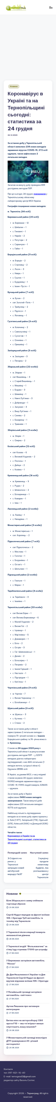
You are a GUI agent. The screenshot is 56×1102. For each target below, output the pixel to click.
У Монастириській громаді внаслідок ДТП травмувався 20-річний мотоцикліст (26, 1040)
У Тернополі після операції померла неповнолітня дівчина (25, 934)
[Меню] (50, 7)
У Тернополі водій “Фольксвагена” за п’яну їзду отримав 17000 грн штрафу (26, 948)
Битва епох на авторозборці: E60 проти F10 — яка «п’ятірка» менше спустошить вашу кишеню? (25, 1023)
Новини (13, 86)
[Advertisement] (28, 45)
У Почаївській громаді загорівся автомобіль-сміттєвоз (24, 994)
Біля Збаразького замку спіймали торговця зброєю (24, 902)
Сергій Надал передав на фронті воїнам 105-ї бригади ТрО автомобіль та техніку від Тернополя (27, 917)
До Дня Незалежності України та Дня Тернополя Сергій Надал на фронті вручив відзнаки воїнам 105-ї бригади (27, 977)
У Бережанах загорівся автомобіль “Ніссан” (25, 962)
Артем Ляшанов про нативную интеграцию (22, 1008)
